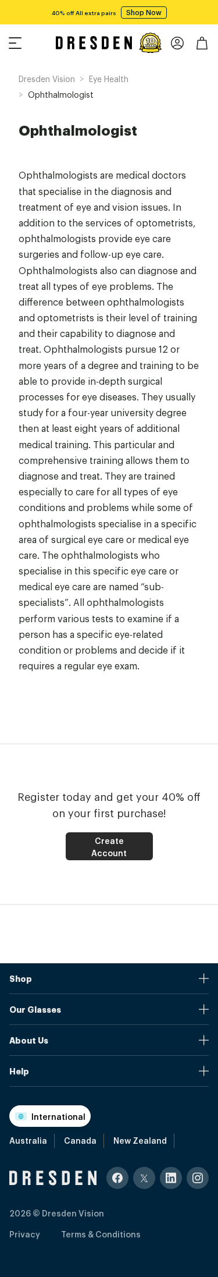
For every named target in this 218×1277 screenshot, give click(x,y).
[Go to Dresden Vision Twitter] (144, 1177)
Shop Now (144, 12)
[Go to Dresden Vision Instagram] (198, 1177)
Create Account (109, 846)
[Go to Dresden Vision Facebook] (117, 1177)
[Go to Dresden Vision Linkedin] (171, 1177)
